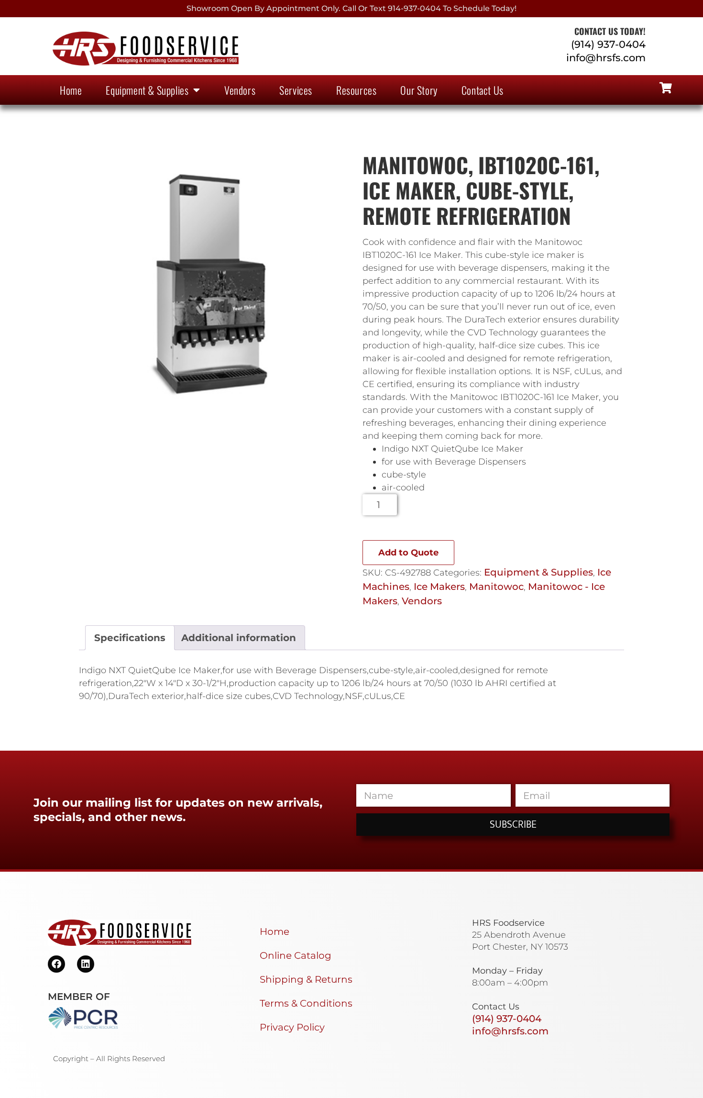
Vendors (239, 90)
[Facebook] (56, 964)
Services (295, 90)
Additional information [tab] (238, 637)
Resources (356, 90)
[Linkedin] (85, 964)
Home (71, 90)
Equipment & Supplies (147, 90)
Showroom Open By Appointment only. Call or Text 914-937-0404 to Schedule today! (351, 8)
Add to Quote (408, 552)
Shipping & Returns (306, 979)
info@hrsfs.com (606, 58)
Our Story (418, 90)
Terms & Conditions (306, 1003)
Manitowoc (496, 586)
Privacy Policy (292, 1027)
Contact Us (482, 90)
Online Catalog (295, 955)
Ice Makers (439, 586)
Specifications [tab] (129, 637)
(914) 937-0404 (608, 44)
